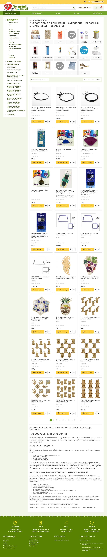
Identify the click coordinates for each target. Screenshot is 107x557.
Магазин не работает (13, 83)
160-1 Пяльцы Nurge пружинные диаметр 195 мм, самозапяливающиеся (41, 109)
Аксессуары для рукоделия (12, 20)
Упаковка (11, 55)
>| (80, 420)
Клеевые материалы (14, 31)
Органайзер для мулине (15, 44)
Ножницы (11, 42)
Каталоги (11, 29)
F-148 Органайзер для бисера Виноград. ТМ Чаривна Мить (90, 277)
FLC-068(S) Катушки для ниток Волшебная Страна (40, 400)
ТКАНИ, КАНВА (11, 114)
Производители (37, 13)
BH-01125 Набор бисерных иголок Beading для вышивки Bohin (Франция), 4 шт (65, 191)
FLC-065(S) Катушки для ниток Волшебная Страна (40, 360)
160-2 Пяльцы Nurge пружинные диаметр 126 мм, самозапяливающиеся (66, 109)
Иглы (10, 27)
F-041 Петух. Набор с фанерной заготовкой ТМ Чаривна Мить (65, 277)
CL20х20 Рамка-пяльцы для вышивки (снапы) (64, 234)
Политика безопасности (10, 546)
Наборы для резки (14, 37)
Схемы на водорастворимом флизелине (16, 111)
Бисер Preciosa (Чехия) (14, 61)
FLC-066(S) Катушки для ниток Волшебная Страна (65, 360)
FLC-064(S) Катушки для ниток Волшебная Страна (90, 318)
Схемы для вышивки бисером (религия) (13, 103)
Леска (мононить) (14, 33)
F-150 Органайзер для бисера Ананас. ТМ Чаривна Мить (65, 318)
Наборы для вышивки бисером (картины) (14, 87)
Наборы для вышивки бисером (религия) (14, 91)
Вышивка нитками (13, 64)
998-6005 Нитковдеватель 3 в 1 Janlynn (65, 150)
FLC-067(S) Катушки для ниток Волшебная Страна (90, 360)
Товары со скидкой (34, 542)
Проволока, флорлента (15, 48)
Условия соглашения (9, 548)
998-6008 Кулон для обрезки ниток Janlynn (40, 190)
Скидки (58, 13)
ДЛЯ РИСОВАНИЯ (12, 73)
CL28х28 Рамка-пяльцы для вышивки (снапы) (89, 234)
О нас (4, 542)
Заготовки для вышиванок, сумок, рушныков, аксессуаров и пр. (15, 77)
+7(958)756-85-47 (84, 8)
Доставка (6, 540)
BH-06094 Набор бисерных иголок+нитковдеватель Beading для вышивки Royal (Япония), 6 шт (39, 235)
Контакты (77, 13)
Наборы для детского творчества (13, 95)
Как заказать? (97, 13)
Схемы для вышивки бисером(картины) (13, 107)
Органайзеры (12, 46)
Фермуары (12, 57)
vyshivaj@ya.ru (86, 540)
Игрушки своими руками (14, 81)
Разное (11, 53)
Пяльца (11, 50)
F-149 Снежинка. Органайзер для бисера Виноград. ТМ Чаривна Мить (40, 319)
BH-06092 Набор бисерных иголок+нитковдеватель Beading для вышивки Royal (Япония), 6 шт (89, 192)
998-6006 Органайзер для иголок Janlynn (89, 150)
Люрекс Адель (13, 35)
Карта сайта (32, 546)
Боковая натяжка (13, 22)
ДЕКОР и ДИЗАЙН (12, 67)
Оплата (5, 544)
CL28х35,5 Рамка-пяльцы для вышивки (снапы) (40, 277)
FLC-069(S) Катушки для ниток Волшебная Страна (65, 400)
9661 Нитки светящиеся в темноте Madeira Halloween (39, 150)
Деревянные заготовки (14, 70)
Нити (10, 40)
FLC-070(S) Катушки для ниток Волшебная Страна (90, 400)
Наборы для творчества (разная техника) (14, 99)
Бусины (11, 24)
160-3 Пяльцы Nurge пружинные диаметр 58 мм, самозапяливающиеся (89, 109)
